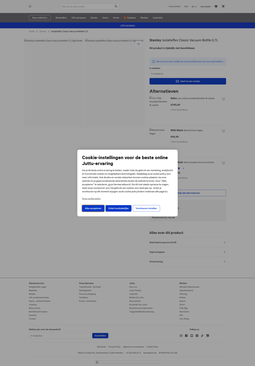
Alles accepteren (93, 208)
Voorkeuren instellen (146, 208)
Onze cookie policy (91, 198)
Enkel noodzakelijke (118, 208)
